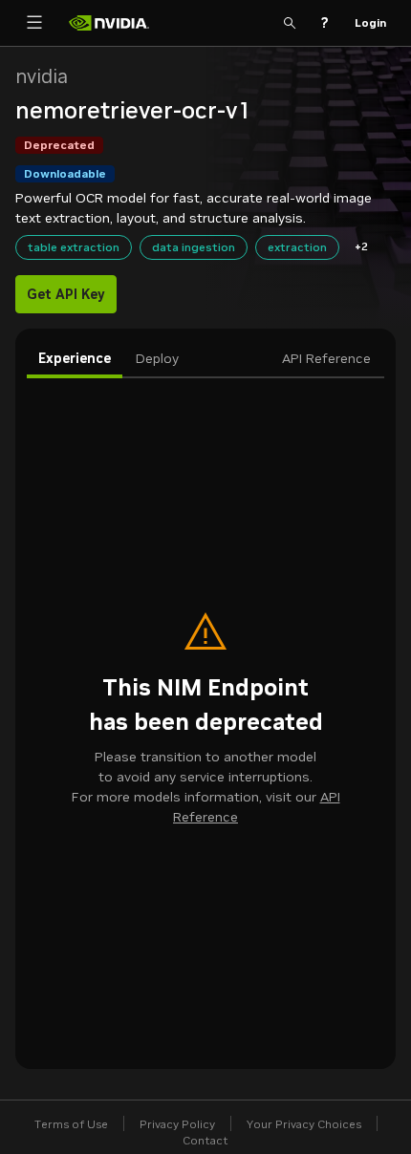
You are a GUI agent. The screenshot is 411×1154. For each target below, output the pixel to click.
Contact (205, 1140)
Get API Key (66, 294)
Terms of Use (71, 1124)
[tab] (74, 359)
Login (370, 22)
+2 (361, 246)
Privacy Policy (177, 1124)
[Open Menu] (34, 23)
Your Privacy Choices (304, 1124)
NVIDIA (41, 76)
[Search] (289, 23)
